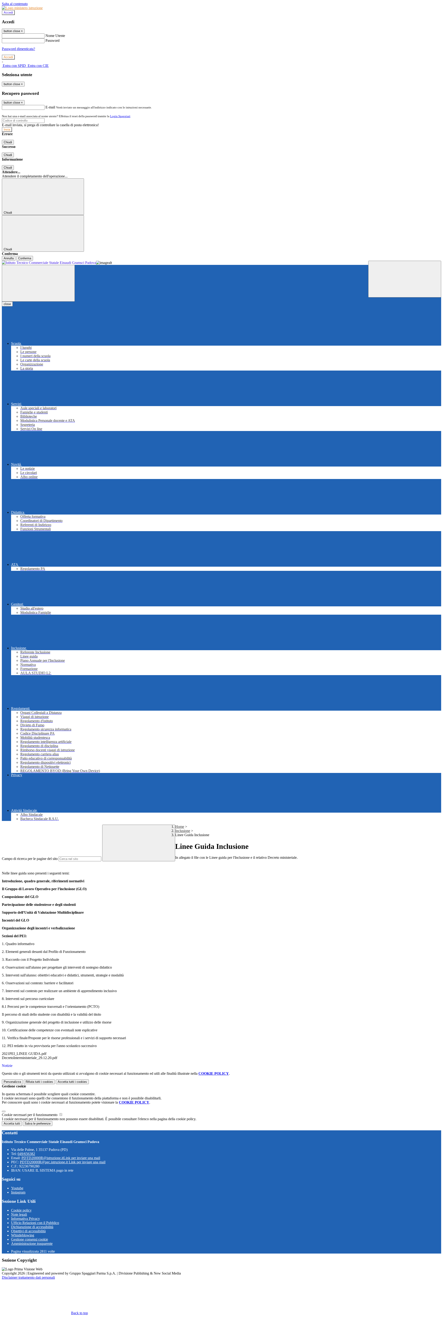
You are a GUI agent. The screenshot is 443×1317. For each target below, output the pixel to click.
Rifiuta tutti (39, 1082)
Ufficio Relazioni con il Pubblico (35, 1223)
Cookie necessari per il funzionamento (30, 1115)
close (7, 304)
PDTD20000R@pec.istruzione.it (62, 1162)
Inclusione (182, 831)
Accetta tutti (72, 1082)
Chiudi (8, 142)
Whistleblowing (22, 1235)
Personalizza (12, 1082)
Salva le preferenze (38, 1123)
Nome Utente (55, 36)
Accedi (8, 12)
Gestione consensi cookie (29, 1239)
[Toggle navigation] (38, 283)
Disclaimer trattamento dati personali (28, 1277)
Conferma (24, 258)
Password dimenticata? (18, 49)
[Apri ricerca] (404, 279)
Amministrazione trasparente (32, 1243)
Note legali (19, 1214)
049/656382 (26, 1154)
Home (179, 827)
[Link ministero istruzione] (22, 8)
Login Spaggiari (120, 116)
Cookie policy (21, 1210)
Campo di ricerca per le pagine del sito (30, 859)
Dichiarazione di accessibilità (32, 1227)
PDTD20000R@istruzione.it (60, 1158)
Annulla (9, 258)
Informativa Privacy (25, 1219)
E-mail (50, 107)
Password (52, 40)
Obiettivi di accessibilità (28, 1231)
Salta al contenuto (15, 4)
